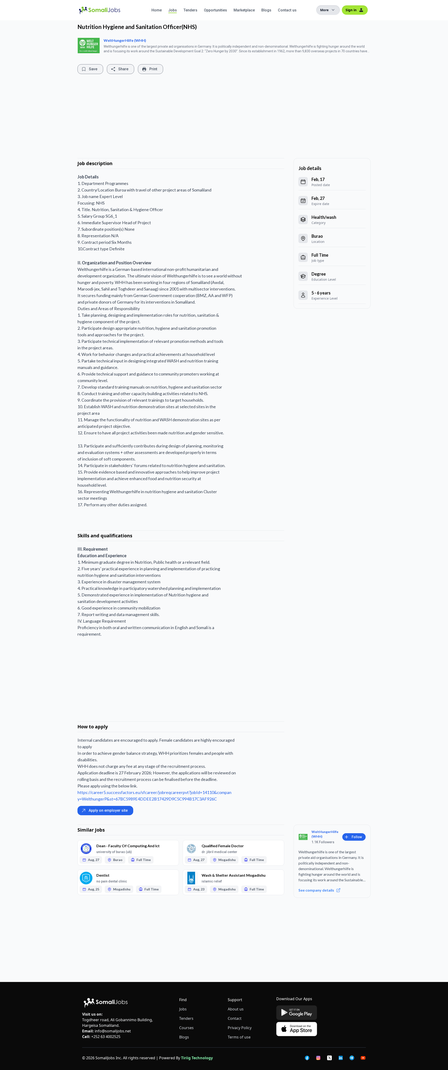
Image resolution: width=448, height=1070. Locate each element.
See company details (316, 890)
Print (153, 69)
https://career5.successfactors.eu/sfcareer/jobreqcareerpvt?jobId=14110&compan (154, 792)
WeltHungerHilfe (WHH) (125, 40)
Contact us (287, 10)
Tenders (190, 10)
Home (156, 10)
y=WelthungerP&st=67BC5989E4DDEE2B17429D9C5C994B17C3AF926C (147, 798)
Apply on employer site (108, 810)
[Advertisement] (215, 116)
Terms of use (239, 1037)
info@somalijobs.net (113, 1031)
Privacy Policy (240, 1027)
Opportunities (215, 10)
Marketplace (244, 10)
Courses (186, 1027)
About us (236, 1009)
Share (123, 69)
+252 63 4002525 (105, 1036)
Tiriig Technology (197, 1057)
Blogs (266, 10)
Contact (235, 1018)
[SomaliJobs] (114, 10)
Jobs (172, 10)
